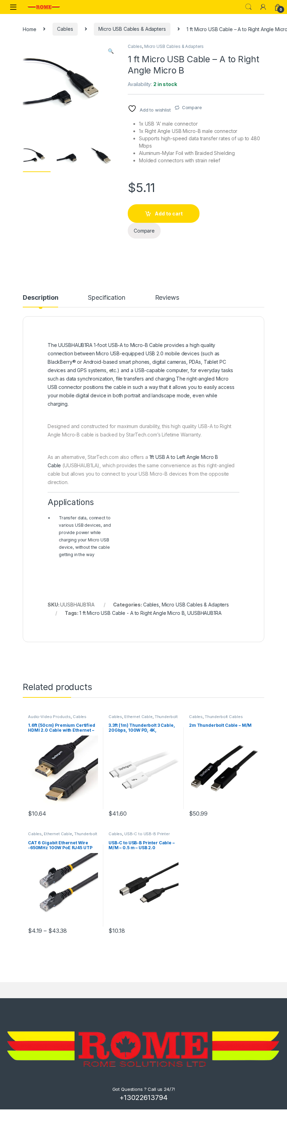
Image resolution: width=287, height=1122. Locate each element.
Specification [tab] (106, 297)
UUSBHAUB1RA (204, 613)
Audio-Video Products (49, 716)
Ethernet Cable (138, 716)
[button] (111, 51)
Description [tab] (40, 297)
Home (29, 29)
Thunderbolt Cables (224, 716)
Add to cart (169, 213)
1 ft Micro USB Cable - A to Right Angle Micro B (131, 613)
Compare (192, 107)
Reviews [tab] (167, 297)
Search (248, 7)
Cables (65, 29)
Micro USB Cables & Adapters (132, 29)
